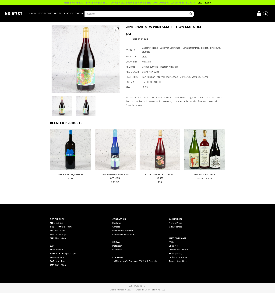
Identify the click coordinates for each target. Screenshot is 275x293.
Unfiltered (185, 76)
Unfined (196, 76)
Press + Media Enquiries (124, 234)
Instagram (117, 245)
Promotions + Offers (178, 249)
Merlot (204, 47)
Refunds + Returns (178, 257)
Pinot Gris (215, 47)
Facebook (117, 249)
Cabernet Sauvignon (170, 47)
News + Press (175, 222)
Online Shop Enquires (122, 230)
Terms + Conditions (178, 261)
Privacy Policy (175, 253)
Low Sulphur (148, 76)
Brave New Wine (150, 71)
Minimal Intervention (167, 76)
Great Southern (150, 66)
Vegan (205, 76)
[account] (265, 13)
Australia (146, 61)
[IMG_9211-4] (85, 105)
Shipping (173, 245)
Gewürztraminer (191, 47)
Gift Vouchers (175, 226)
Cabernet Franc (150, 47)
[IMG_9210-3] (61, 105)
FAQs (171, 242)
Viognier (146, 51)
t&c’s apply (204, 2)
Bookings (116, 222)
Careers (116, 226)
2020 (144, 56)
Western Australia (169, 66)
